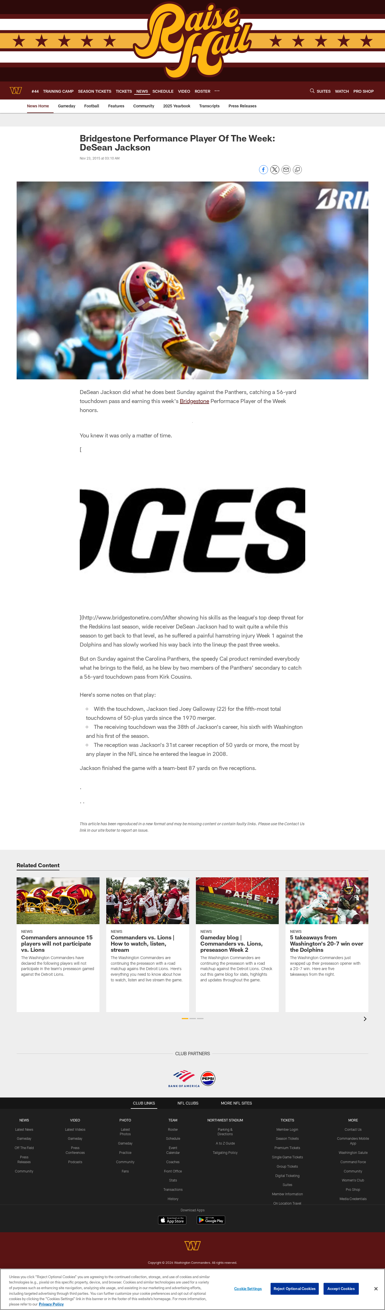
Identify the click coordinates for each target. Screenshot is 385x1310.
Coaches (173, 1162)
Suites (287, 1185)
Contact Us (353, 1129)
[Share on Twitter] (274, 172)
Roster (173, 1129)
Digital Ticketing (287, 1176)
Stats (173, 1180)
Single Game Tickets (287, 1157)
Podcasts (75, 1162)
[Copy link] (297, 170)
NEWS (24, 1120)
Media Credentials (353, 1199)
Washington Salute (353, 1152)
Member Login (287, 1129)
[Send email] (286, 172)
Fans (125, 1171)
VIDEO (75, 1120)
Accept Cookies (341, 1288)
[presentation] (366, 1020)
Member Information (287, 1194)
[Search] (312, 90)
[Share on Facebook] (263, 172)
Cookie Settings (248, 1288)
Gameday (24, 1138)
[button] (185, 1019)
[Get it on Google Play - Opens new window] (211, 1223)
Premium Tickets (287, 1148)
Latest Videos (75, 1129)
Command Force (353, 1162)
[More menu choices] (217, 90)
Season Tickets (287, 1138)
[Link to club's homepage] (16, 90)
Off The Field (24, 1148)
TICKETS (287, 1120)
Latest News (24, 1129)
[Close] (376, 1289)
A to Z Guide (225, 1143)
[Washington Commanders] (192, 1246)
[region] (192, 1289)
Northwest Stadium (225, 1120)
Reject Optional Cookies (295, 1288)
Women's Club (353, 1180)
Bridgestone (194, 400)
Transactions (173, 1189)
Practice (125, 1152)
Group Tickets (287, 1166)
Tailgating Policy (225, 1152)
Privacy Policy (51, 1304)
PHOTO (125, 1120)
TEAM (173, 1120)
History (173, 1199)
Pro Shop (353, 1189)
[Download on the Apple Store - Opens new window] (172, 1220)
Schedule (173, 1138)
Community (24, 1171)
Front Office (173, 1171)
